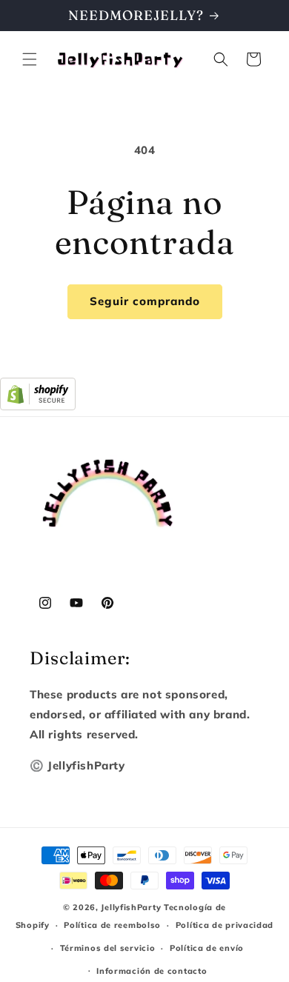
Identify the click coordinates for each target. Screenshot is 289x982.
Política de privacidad (224, 925)
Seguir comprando (145, 301)
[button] (29, 59)
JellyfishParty (131, 907)
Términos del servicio (108, 948)
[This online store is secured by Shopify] (38, 406)
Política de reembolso (112, 925)
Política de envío (207, 948)
